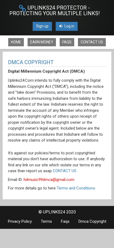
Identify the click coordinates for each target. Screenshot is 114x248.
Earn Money (41, 42)
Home (16, 42)
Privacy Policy (20, 221)
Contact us (92, 42)
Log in (69, 26)
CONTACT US (64, 170)
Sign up (42, 26)
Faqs (67, 42)
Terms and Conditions (76, 188)
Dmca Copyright (92, 221)
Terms (46, 221)
